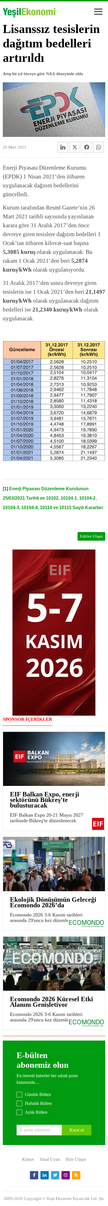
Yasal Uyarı (50, 1159)
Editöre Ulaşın (91, 536)
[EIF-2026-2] (54, 632)
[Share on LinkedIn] (63, 147)
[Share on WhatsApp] (98, 147)
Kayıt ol (77, 1130)
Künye (28, 1159)
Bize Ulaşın (76, 1159)
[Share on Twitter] (75, 147)
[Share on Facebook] (86, 147)
